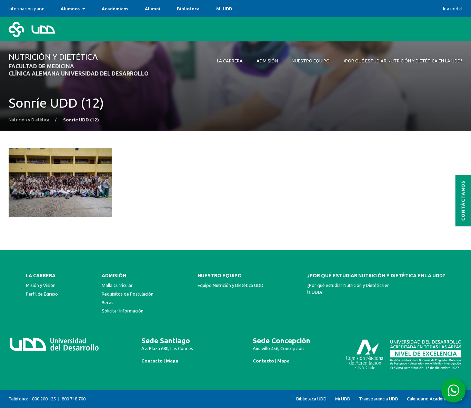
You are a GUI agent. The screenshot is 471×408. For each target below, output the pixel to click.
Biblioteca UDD (311, 398)
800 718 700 (74, 398)
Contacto (152, 360)
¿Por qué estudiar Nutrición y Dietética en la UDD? (376, 275)
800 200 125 (44, 398)
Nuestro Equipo (220, 275)
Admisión (114, 275)
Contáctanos (463, 201)
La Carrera (41, 275)
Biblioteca (188, 8)
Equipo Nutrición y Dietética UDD (230, 285)
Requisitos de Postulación (127, 293)
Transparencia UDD (378, 398)
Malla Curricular (117, 285)
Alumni (152, 8)
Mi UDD (224, 8)
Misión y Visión (41, 285)
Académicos (115, 8)
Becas (107, 302)
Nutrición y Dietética (29, 119)
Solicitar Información (122, 310)
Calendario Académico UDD (434, 398)
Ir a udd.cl (452, 8)
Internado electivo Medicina (92, 8)
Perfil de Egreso (42, 293)
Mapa (172, 360)
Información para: (26, 8)
